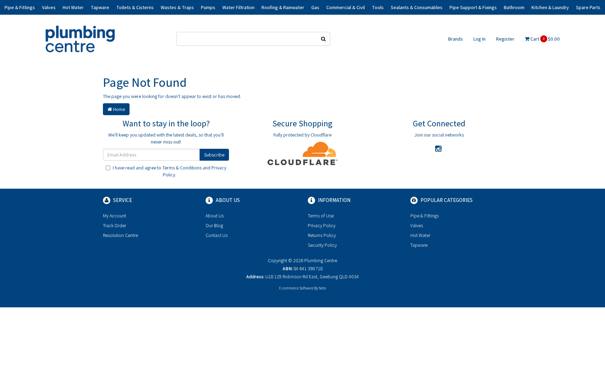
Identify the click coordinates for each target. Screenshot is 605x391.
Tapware (418, 245)
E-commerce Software (296, 288)
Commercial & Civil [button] (345, 7)
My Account (114, 215)
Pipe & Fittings (424, 215)
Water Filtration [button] (238, 7)
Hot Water (420, 235)
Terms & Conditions (182, 168)
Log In (479, 39)
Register (505, 39)
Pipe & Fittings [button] (20, 7)
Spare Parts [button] (588, 7)
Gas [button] (315, 7)
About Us (215, 215)
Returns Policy (322, 235)
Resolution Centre (120, 235)
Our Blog (214, 225)
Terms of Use (321, 215)
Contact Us (217, 235)
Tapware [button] (100, 7)
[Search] (323, 39)
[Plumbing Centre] (80, 38)
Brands (455, 39)
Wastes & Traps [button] (177, 7)
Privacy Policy (321, 225)
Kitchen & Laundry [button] (550, 7)
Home (118, 109)
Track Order (114, 225)
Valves (416, 225)
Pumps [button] (208, 7)
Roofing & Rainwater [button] (283, 7)
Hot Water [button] (73, 7)
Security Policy (322, 245)
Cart (544, 39)
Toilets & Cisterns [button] (135, 7)
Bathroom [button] (514, 7)
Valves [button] (49, 7)
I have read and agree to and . (169, 171)
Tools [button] (378, 7)
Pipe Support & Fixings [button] (473, 7)
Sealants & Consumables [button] (417, 7)
